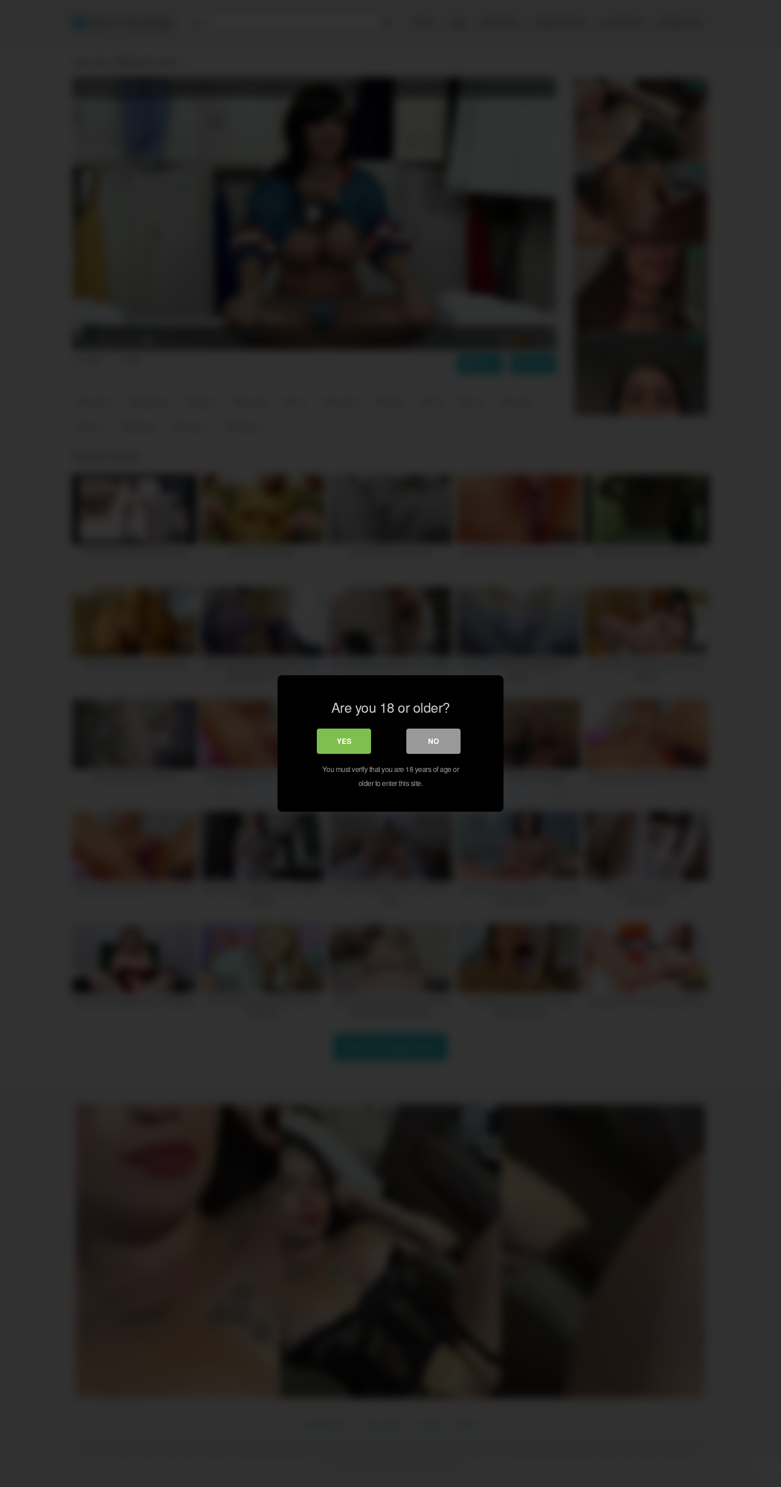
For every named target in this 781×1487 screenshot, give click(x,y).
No (433, 741)
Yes (344, 741)
